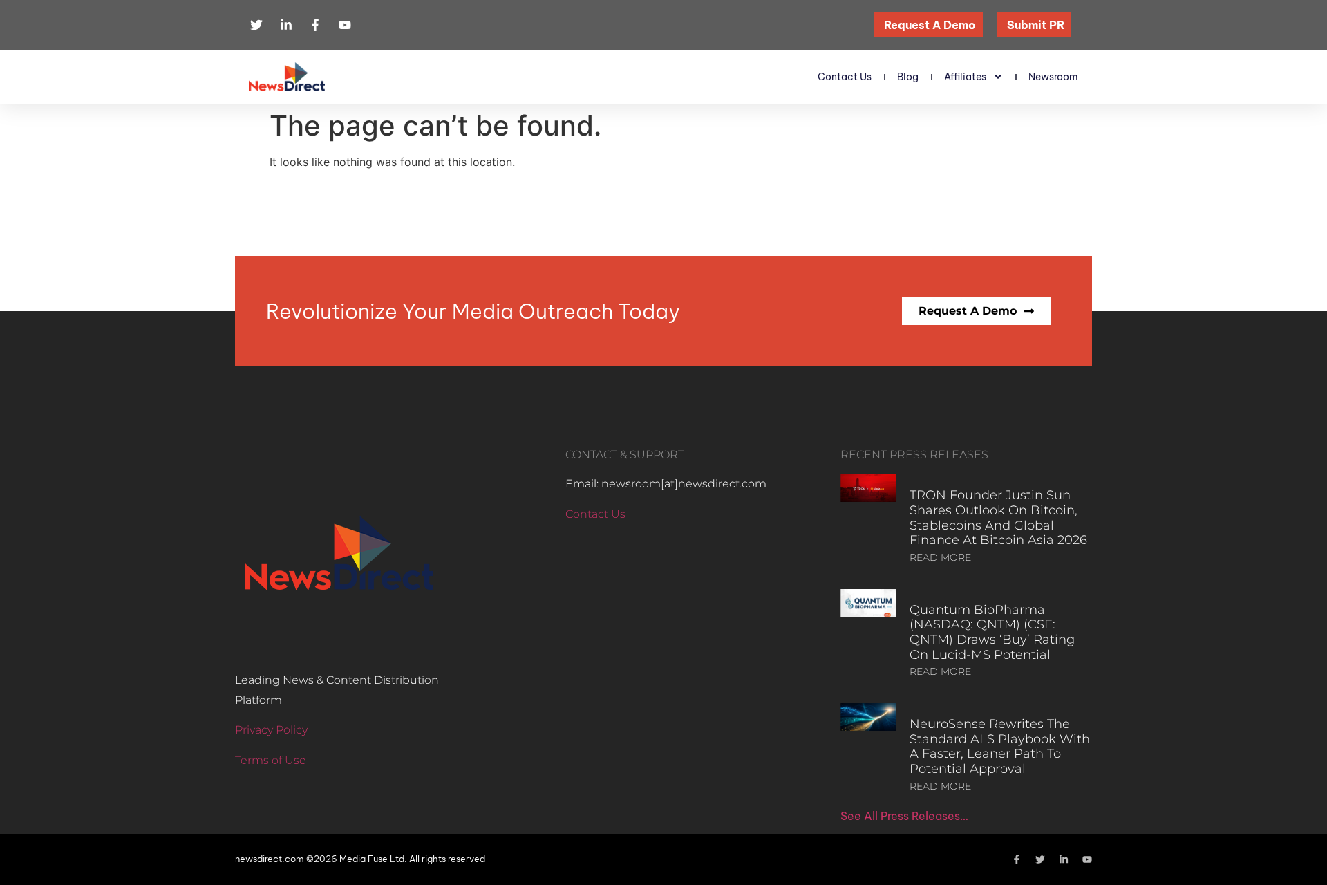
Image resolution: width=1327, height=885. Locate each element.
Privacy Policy (271, 729)
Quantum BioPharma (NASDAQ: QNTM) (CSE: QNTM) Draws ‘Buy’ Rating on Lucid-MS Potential (992, 632)
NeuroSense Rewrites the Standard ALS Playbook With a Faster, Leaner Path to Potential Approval (1000, 746)
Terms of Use (270, 760)
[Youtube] (1087, 859)
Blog (908, 77)
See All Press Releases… (904, 816)
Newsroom (1053, 77)
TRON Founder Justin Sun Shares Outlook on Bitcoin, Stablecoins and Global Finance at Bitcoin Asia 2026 (998, 517)
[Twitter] (1040, 859)
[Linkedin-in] (1064, 859)
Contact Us (845, 77)
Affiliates (965, 77)
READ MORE (940, 557)
